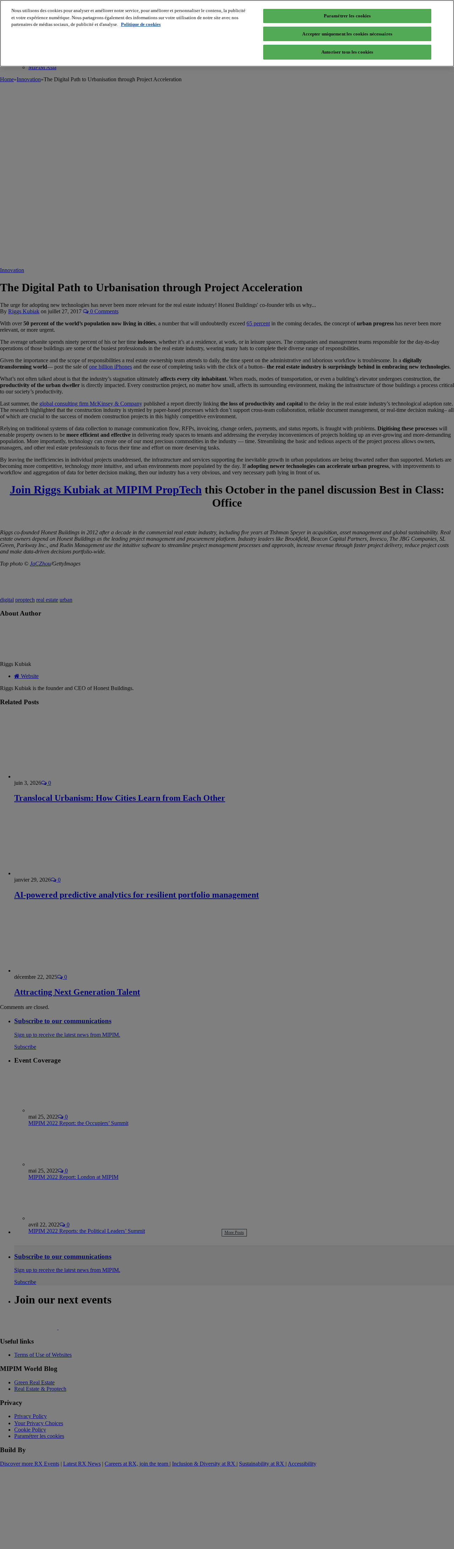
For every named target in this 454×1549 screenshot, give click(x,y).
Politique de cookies (141, 24)
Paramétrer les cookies (347, 15)
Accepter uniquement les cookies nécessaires (347, 34)
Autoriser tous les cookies (347, 52)
